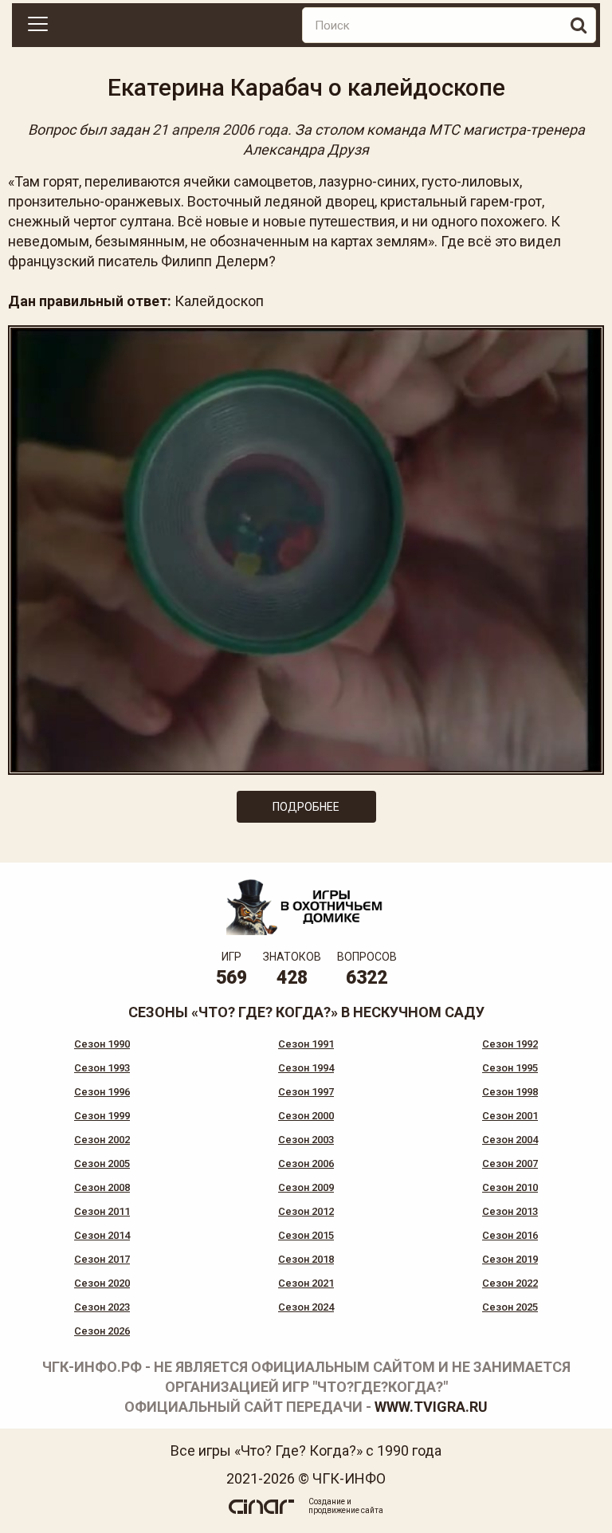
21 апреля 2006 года (220, 129)
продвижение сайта (345, 1510)
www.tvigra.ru (431, 1406)
